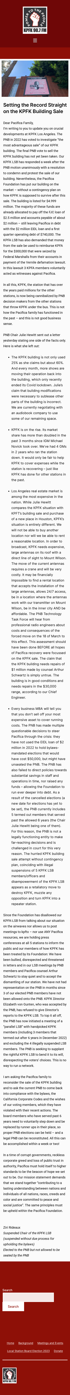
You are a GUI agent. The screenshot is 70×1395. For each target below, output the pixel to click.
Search (7, 1290)
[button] (35, 40)
